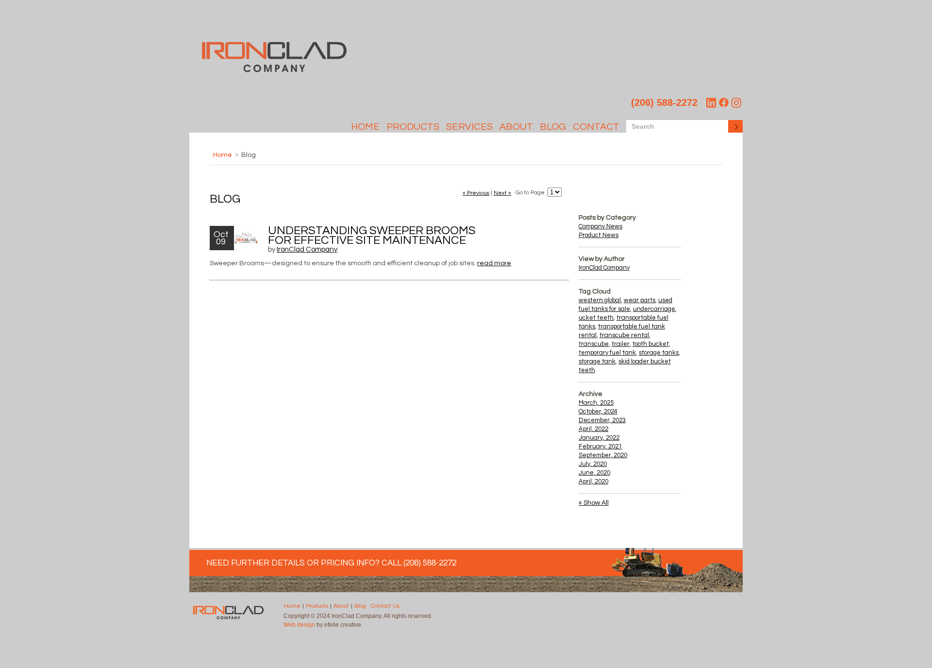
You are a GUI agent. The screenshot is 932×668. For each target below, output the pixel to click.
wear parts (639, 300)
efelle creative (342, 624)
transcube (594, 344)
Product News (598, 235)
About (516, 126)
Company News (600, 226)
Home (365, 126)
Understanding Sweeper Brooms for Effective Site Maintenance (372, 235)
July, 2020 (593, 464)
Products (412, 126)
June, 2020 (594, 472)
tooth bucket (650, 344)
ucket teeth (596, 317)
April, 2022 (593, 429)
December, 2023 (602, 420)
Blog (553, 126)
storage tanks (659, 352)
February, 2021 (600, 446)
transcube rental (624, 335)
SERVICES (469, 126)
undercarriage (654, 309)
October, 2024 (598, 411)
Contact (596, 126)
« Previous (476, 193)
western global (600, 300)
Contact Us (385, 606)
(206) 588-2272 (664, 102)
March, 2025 (596, 402)
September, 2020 (603, 455)
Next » (502, 193)
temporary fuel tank (607, 352)
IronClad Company (307, 249)
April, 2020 (593, 481)
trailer (621, 344)
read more (494, 263)
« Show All (594, 502)
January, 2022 (599, 437)
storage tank (597, 361)
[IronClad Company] (274, 71)
